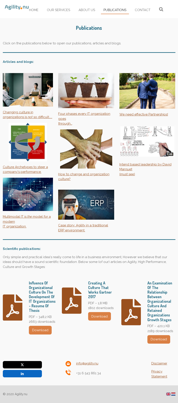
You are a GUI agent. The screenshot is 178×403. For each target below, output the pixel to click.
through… (65, 123)
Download (40, 330)
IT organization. (14, 226)
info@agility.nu (87, 363)
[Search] (161, 10)
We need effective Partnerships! (143, 114)
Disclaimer (159, 363)
